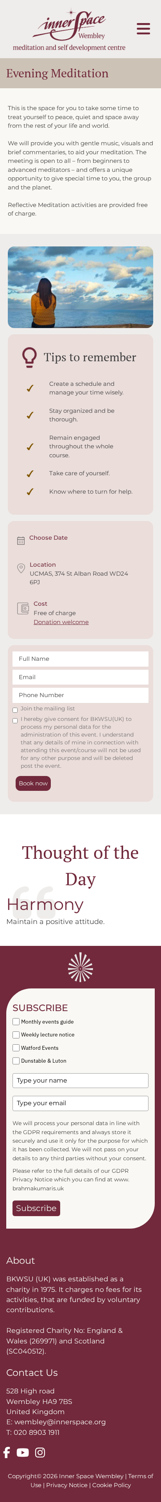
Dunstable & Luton (43, 1060)
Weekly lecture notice (48, 1034)
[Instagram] (40, 1453)
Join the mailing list (48, 708)
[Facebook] (6, 1453)
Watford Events (40, 1047)
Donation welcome (61, 622)
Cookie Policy (111, 1485)
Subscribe (36, 1208)
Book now (33, 783)
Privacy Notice (67, 1485)
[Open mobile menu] (143, 29)
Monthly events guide (47, 1021)
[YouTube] (22, 1453)
